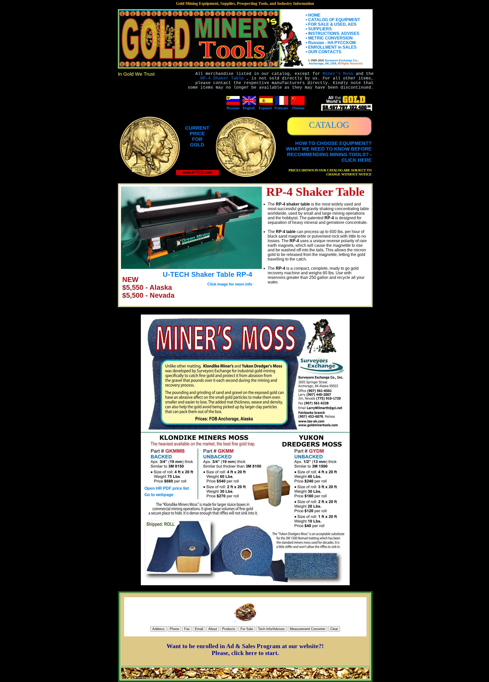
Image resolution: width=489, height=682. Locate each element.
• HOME (313, 15)
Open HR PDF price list (166, 488)
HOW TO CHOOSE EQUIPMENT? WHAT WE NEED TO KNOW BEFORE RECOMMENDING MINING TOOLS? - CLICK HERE (329, 152)
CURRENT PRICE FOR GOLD (197, 136)
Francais (281, 108)
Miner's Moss (338, 74)
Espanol (265, 108)
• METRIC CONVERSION (329, 38)
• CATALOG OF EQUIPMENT (333, 20)
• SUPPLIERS (319, 29)
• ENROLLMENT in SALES (331, 47)
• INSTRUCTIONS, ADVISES (332, 33)
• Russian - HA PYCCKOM (331, 42)
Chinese (298, 108)
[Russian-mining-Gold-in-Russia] (233, 103)
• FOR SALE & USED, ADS (331, 24)
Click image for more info (229, 284)
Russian (233, 108)
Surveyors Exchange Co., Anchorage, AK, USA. (332, 62)
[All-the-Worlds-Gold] (346, 109)
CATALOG (329, 125)
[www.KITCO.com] (197, 174)
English (249, 108)
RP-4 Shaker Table (222, 78)
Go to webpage (158, 495)
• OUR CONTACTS (323, 52)
